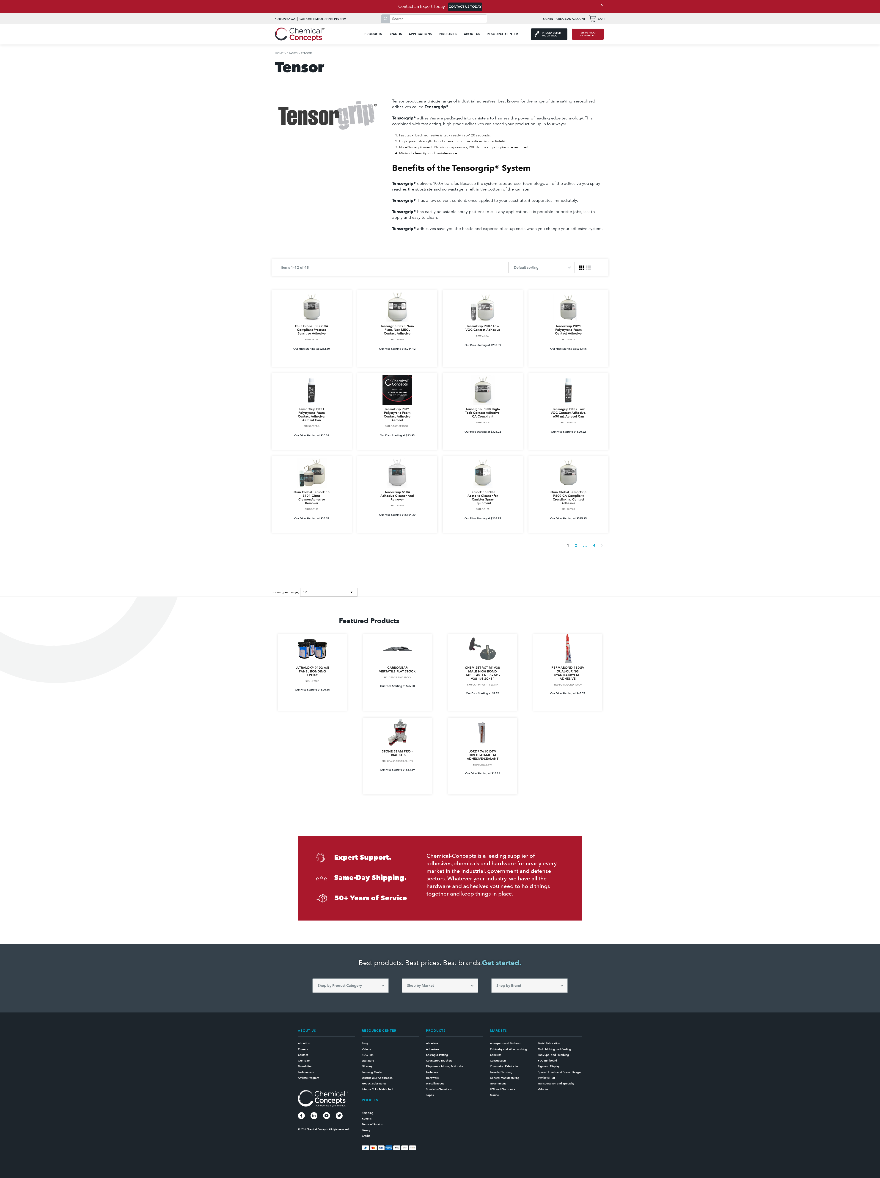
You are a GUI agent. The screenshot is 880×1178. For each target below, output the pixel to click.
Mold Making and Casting (554, 1049)
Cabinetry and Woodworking (508, 1049)
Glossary (367, 1066)
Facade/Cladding (501, 1072)
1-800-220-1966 (285, 19)
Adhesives (432, 1049)
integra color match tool (551, 34)
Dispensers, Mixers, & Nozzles (444, 1066)
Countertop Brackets (439, 1060)
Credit (366, 1136)
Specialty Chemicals (438, 1089)
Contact (303, 1055)
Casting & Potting (437, 1055)
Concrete (495, 1055)
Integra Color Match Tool (377, 1089)
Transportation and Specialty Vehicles (556, 1086)
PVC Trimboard (547, 1060)
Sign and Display (548, 1066)
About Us (472, 34)
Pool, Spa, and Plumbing (553, 1055)
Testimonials (306, 1072)
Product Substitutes (374, 1083)
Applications (420, 34)
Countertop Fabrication (504, 1066)
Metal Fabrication (549, 1043)
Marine (494, 1095)
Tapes (430, 1095)
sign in (548, 19)
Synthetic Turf (546, 1078)
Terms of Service (372, 1124)
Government (498, 1083)
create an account (570, 19)
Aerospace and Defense (505, 1043)
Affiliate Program (308, 1078)
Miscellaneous (435, 1083)
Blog (365, 1043)
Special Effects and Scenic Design (559, 1072)
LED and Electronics (502, 1089)
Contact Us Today (465, 7)
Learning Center (372, 1072)
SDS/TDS (368, 1055)
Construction (498, 1060)
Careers (303, 1049)
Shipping (368, 1113)
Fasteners (432, 1072)
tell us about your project (588, 34)
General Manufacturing (505, 1078)
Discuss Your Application (377, 1078)
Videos (366, 1049)
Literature (368, 1060)
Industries (447, 34)
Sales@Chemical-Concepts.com (323, 19)
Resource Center (502, 34)
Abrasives (432, 1043)
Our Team (304, 1060)
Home (279, 53)
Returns (366, 1118)
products (373, 34)
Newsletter (305, 1066)
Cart (601, 19)
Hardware (432, 1078)
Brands (395, 34)
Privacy (366, 1130)
